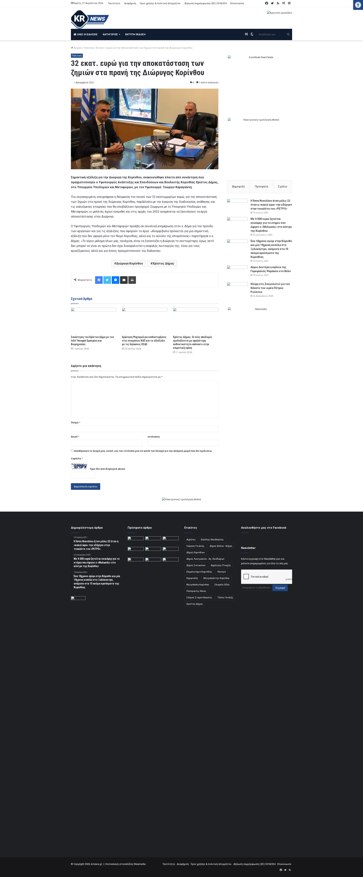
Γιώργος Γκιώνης (195, 546)
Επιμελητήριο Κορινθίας (199, 571)
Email (75, 436)
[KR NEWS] (90, 19)
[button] (358, 5)
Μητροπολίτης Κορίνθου (216, 578)
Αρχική (77, 47)
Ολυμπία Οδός (222, 584)
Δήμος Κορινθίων (195, 552)
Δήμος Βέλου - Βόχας (221, 546)
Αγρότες (191, 539)
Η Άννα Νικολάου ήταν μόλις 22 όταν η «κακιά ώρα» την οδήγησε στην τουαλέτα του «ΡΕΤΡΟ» (271, 204)
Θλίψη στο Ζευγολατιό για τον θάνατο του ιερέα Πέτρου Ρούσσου (270, 287)
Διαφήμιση (130, 3)
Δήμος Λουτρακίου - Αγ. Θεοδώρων (205, 559)
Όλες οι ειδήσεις (87, 34)
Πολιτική (89, 47)
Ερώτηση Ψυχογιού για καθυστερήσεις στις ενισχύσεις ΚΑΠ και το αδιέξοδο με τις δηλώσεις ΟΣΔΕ (144, 341)
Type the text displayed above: (108, 468)
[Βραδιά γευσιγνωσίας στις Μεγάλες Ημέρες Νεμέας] (171, 551)
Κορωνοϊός (192, 578)
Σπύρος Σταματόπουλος (199, 597)
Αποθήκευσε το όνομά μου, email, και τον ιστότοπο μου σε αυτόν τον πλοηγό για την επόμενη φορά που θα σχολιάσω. (143, 450)
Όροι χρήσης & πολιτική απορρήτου (160, 3)
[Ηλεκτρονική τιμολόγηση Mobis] (181, 499)
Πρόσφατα (261, 186)
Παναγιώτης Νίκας (196, 591)
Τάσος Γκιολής (225, 597)
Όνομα (75, 422)
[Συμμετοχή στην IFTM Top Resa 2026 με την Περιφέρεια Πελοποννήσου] (171, 540)
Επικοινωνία (237, 3)
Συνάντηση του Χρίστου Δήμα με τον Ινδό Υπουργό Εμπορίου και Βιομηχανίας (92, 341)
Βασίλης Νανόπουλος (212, 539)
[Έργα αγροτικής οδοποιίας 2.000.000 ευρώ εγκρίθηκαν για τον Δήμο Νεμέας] (153, 700)
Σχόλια (282, 186)
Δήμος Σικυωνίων (196, 565)
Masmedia (140, 864)
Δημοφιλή (238, 186)
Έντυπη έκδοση (135, 34)
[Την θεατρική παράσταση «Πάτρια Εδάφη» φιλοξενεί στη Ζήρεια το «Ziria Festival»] (136, 562)
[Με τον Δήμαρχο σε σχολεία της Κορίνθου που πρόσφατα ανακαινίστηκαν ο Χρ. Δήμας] (153, 540)
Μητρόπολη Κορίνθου (197, 584)
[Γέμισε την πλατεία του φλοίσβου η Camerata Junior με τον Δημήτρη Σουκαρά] (136, 540)
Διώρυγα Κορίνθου (129, 263)
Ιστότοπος (154, 436)
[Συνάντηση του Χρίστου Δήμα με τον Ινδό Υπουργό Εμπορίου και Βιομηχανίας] (93, 320)
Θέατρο (221, 571)
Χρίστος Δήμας (163, 263)
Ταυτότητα (114, 3)
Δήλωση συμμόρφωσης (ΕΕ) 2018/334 (205, 3)
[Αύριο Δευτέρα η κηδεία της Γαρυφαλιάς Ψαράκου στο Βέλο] (237, 272)
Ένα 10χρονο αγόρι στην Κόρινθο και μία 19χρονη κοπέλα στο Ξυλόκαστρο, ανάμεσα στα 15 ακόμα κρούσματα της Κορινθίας (271, 249)
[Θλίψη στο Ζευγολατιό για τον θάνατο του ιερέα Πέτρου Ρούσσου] (237, 289)
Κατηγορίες (110, 34)
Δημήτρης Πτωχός (221, 565)
